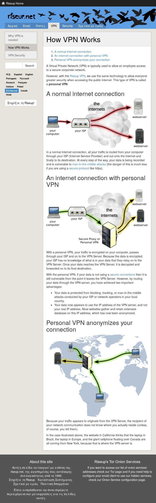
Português (11, 78)
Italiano (10, 86)
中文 (8, 74)
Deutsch (10, 82)
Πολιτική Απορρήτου (55, 484)
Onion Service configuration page (123, 480)
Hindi (8, 94)
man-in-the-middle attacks (89, 164)
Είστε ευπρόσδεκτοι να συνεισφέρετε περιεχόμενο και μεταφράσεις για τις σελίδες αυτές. (41, 494)
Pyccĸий (24, 78)
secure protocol (79, 168)
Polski (20, 86)
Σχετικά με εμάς (90, 26)
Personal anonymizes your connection (82, 60)
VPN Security (16, 55)
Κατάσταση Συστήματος (55, 480)
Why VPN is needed (15, 38)
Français (22, 82)
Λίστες (40, 26)
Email (26, 26)
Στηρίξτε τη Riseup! (21, 103)
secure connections (122, 274)
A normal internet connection (72, 51)
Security (67, 26)
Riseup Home (15, 3)
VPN (54, 26)
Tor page (116, 472)
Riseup (77, 76)
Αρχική (12, 26)
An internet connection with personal (81, 56)
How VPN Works (18, 47)
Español (18, 74)
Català (24, 90)
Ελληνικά (11, 90)
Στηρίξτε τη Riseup (22, 480)
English (29, 74)
